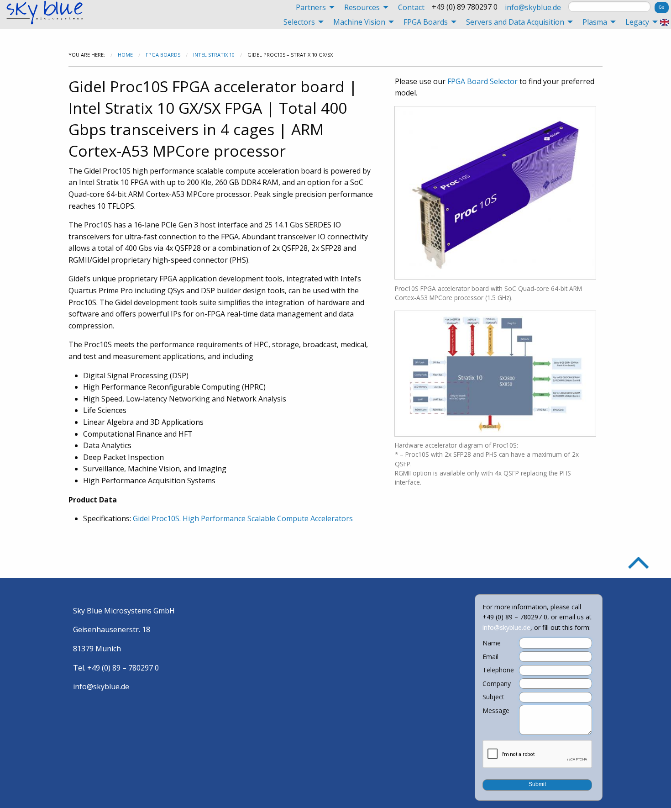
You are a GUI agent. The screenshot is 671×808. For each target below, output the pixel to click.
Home (125, 54)
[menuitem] (312, 7)
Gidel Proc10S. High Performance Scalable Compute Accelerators (243, 518)
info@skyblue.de (533, 7)
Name (491, 643)
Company (496, 683)
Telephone (498, 670)
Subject (493, 697)
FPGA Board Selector (482, 81)
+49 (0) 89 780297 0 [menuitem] (465, 7)
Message (495, 710)
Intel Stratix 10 (214, 54)
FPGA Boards (163, 54)
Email (490, 656)
